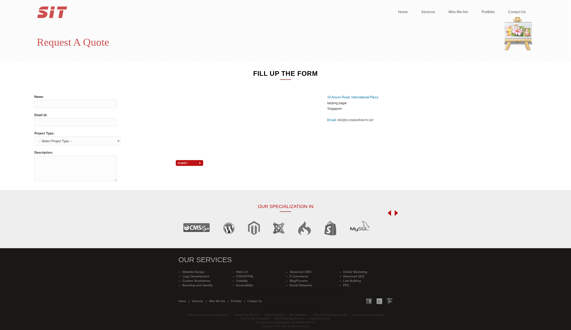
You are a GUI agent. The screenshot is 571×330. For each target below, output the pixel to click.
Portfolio (488, 12)
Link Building (352, 281)
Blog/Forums (299, 281)
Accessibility (244, 285)
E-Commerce (299, 276)
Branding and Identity (197, 285)
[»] (395, 213)
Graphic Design (274, 314)
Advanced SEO (353, 276)
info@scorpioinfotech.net (355, 120)
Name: (39, 96)
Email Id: (41, 115)
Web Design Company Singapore (207, 314)
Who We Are (458, 12)
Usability (242, 281)
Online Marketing (355, 272)
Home (403, 12)
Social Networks (301, 285)
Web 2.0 (242, 272)
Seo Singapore (298, 314)
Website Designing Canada (330, 314)
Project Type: (44, 133)
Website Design (193, 272)
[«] (390, 213)
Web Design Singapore (255, 318)
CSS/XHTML (245, 276)
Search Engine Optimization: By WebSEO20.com (285, 322)
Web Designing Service (289, 318)
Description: (43, 152)
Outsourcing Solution (246, 314)
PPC (346, 285)
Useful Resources (319, 318)
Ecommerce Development (368, 314)
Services (428, 12)
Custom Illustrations (196, 281)
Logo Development (195, 276)
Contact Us (517, 12)
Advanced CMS (300, 272)
